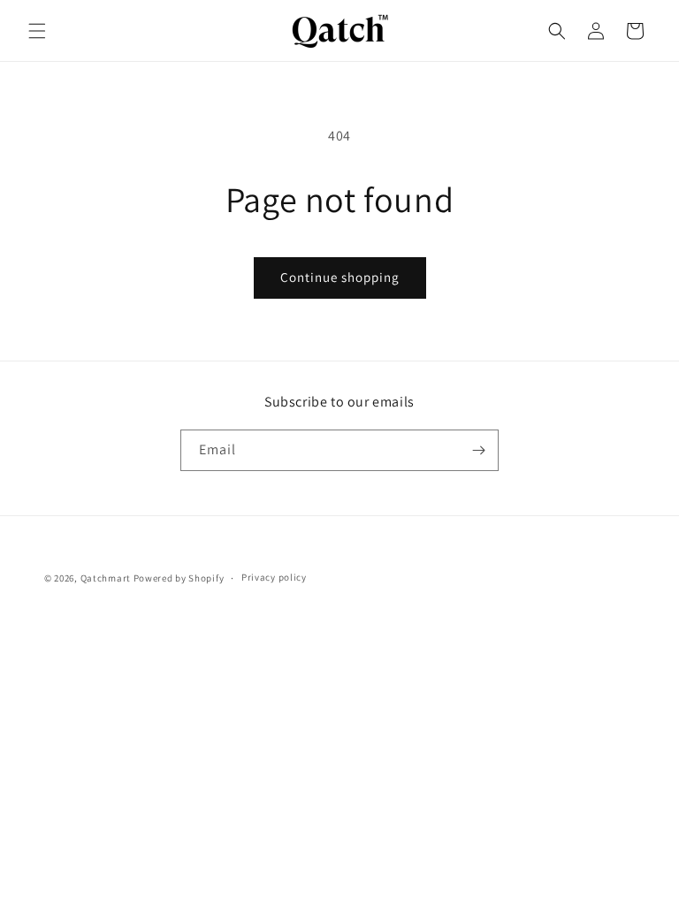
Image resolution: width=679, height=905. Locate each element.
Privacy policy (274, 577)
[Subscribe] (478, 450)
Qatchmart (105, 578)
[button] (37, 30)
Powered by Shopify (179, 578)
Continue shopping (340, 277)
